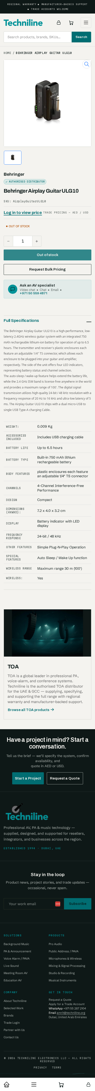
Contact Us (11, 1037)
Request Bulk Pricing (47, 269)
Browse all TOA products (28, 710)
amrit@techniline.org (71, 1013)
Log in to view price (23, 212)
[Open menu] (86, 22)
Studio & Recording (62, 973)
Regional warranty (22, 4)
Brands (8, 1015)
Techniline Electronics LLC (41, 1058)
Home (7, 53)
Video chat (27, 289)
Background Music (16, 944)
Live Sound (11, 966)
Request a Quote (65, 778)
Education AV (13, 980)
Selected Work (14, 1008)
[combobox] (47, 37)
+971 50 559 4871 (33, 293)
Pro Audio (55, 944)
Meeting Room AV (16, 973)
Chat (43, 289)
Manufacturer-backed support (64, 4)
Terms (56, 1067)
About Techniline (15, 1001)
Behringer (14, 174)
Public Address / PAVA (63, 951)
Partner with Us (14, 1030)
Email (54, 289)
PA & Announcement (17, 951)
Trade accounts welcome (50, 9)
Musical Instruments (62, 980)
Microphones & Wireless (65, 958)
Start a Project (28, 778)
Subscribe (77, 904)
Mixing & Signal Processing (67, 966)
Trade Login (12, 1022)
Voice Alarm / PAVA (16, 958)
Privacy (40, 1067)
